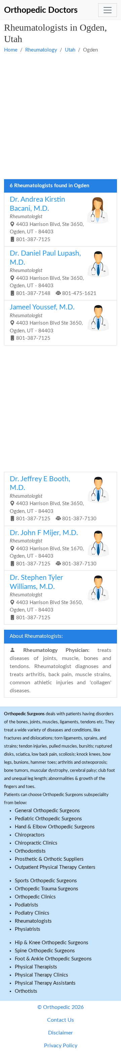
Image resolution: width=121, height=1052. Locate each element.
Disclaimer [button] (60, 1032)
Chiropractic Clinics (36, 843)
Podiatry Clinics (32, 913)
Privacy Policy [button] (60, 1045)
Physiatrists (27, 929)
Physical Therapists (36, 966)
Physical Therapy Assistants (45, 983)
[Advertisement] (60, 116)
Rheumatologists (33, 921)
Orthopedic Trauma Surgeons (46, 888)
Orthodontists (30, 851)
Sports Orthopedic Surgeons (46, 880)
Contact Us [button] (60, 1020)
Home (10, 50)
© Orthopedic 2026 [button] (60, 1007)
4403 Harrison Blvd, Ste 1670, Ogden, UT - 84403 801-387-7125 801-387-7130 (53, 547)
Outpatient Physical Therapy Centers (55, 867)
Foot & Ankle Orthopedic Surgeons (53, 958)
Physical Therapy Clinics (41, 975)
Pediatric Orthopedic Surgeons (48, 818)
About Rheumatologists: (36, 636)
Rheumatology (41, 50)
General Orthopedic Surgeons (47, 810)
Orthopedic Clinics (35, 896)
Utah (70, 50)
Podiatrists (26, 905)
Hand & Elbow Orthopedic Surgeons (55, 826)
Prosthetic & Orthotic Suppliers (49, 859)
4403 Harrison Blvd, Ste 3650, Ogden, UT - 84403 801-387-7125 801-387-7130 (53, 498)
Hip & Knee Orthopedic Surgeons (51, 942)
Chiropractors (30, 834)
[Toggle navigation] (107, 10)
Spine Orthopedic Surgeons (45, 950)
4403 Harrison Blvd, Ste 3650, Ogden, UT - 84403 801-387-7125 (47, 219)
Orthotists (26, 991)
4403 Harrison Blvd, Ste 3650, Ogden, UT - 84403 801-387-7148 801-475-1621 (53, 273)
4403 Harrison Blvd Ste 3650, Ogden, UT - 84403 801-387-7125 (46, 322)
